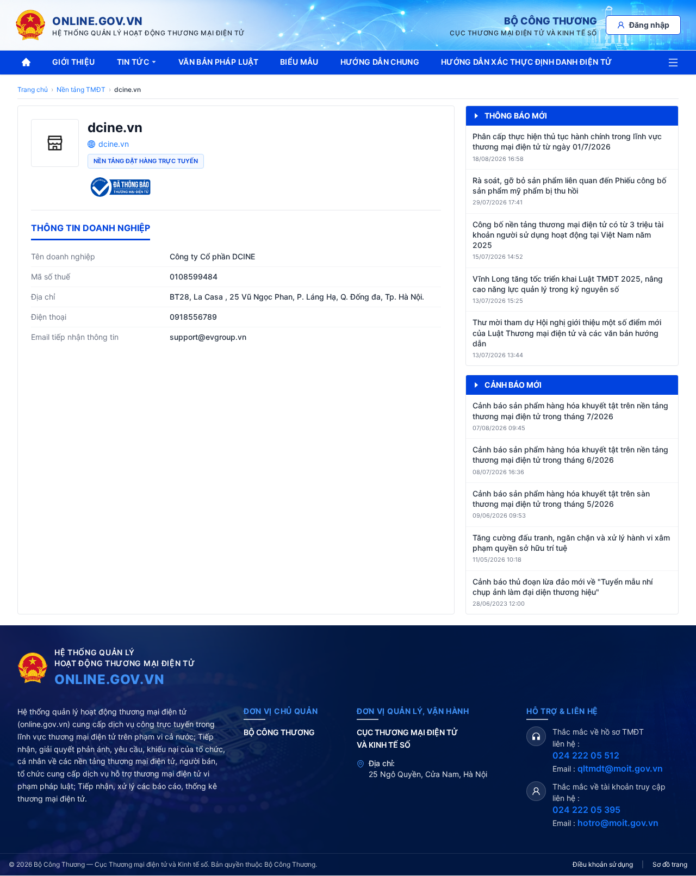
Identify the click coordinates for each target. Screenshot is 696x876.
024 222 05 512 (585, 755)
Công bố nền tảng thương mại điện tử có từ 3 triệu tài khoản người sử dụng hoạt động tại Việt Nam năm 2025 (568, 235)
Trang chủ (32, 89)
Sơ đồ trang (669, 864)
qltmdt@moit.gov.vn (620, 768)
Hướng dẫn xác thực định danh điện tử (526, 61)
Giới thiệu (73, 61)
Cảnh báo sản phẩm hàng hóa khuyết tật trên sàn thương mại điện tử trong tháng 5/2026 (561, 498)
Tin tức (133, 61)
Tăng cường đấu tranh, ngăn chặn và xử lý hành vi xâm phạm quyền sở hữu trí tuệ (571, 542)
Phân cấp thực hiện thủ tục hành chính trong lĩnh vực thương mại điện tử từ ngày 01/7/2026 (567, 141)
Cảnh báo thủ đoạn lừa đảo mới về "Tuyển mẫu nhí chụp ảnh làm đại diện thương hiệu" (562, 587)
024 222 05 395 (586, 809)
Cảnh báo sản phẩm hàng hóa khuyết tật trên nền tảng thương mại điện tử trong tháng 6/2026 (570, 454)
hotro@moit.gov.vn (617, 822)
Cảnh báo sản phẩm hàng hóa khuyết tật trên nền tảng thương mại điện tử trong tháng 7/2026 (570, 410)
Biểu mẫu (299, 61)
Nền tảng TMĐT (81, 89)
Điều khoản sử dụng (603, 864)
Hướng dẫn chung (379, 61)
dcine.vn (113, 143)
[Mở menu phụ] (673, 62)
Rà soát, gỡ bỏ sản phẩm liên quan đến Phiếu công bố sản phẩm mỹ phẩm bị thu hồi (569, 185)
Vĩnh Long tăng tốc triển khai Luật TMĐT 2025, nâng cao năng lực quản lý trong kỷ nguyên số (568, 284)
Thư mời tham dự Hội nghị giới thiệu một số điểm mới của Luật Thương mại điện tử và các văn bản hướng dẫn (567, 333)
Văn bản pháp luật (218, 61)
